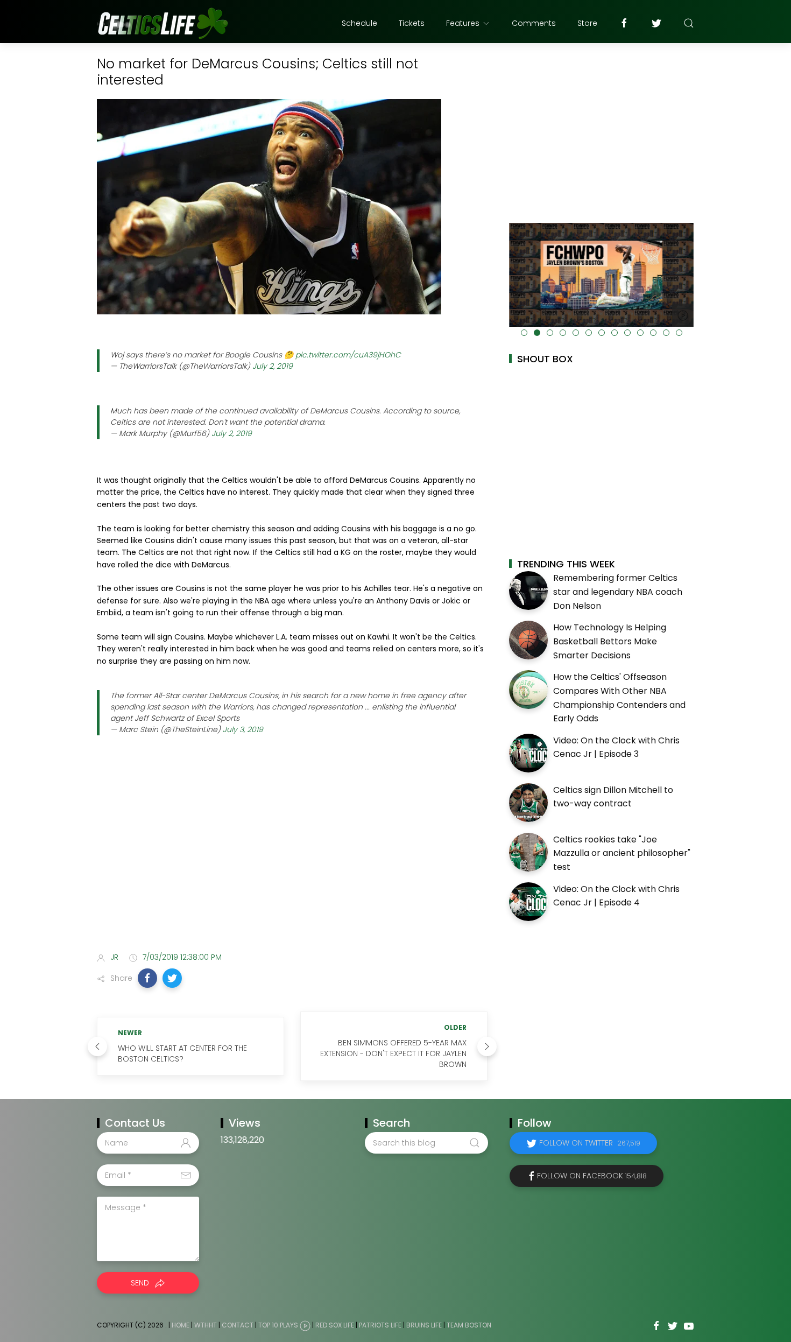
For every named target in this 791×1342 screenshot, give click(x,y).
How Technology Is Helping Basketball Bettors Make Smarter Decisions (609, 641)
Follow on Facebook (592, 1175)
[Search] (688, 23)
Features (462, 23)
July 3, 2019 (243, 729)
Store (587, 23)
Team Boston (469, 1325)
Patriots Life (380, 1325)
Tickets (412, 23)
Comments (534, 23)
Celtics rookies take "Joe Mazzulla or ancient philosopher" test (621, 853)
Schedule (359, 23)
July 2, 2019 (272, 366)
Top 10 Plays (278, 1325)
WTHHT (205, 1325)
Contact (237, 1325)
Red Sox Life (334, 1325)
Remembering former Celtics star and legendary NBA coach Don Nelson (617, 592)
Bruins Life (424, 1325)
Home (180, 1325)
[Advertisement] (292, 859)
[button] (147, 978)
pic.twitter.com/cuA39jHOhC (348, 354)
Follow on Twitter (589, 1142)
